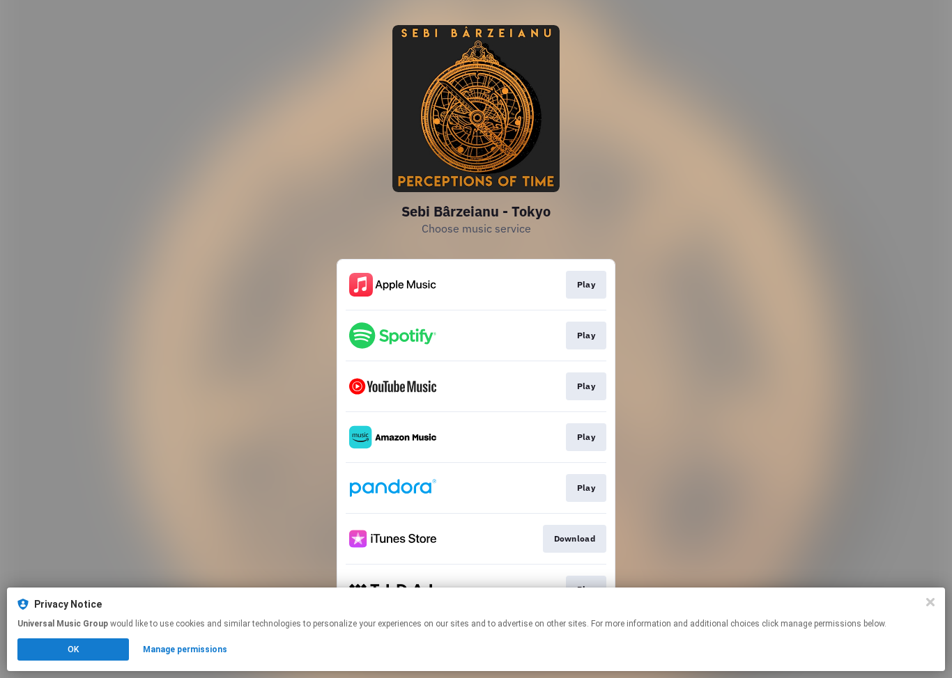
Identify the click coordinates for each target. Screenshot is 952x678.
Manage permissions (185, 649)
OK (73, 649)
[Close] (930, 602)
